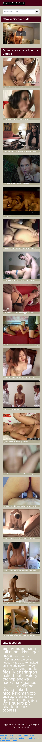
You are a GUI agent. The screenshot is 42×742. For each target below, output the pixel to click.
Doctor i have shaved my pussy (15, 409)
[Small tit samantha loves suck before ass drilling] (21, 330)
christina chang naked (18, 687)
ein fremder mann (19, 648)
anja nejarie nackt (14, 665)
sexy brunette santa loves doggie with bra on (19, 313)
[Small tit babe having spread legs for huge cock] (21, 459)
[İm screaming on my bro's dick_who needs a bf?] (21, 265)
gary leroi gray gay (20, 699)
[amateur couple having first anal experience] (21, 620)
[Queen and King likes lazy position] (21, 426)
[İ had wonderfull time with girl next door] (21, 104)
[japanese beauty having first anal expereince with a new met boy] (21, 362)
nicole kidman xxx (19, 693)
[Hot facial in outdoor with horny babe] (21, 169)
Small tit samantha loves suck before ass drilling (21, 345)
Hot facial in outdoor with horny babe (17, 184)
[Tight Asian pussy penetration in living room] (21, 72)
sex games (26, 682)
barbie (17, 656)
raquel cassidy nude (9, 687)
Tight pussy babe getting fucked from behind (19, 538)
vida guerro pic (17, 703)
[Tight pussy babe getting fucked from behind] (21, 523)
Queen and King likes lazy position (16, 441)
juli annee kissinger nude (21, 653)
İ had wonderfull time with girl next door (17, 119)
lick (6, 659)
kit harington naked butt (20, 674)
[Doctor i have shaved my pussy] (21, 394)
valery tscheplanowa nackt (20, 679)
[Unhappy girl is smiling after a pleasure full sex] (21, 136)
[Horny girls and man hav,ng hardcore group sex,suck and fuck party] (21, 201)
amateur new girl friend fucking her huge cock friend (22, 506)
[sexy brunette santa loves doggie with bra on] (21, 298)
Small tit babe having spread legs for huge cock (20, 474)
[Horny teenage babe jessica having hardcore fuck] (21, 588)
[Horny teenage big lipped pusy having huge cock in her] (21, 233)
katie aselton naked (25, 662)
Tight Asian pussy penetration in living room (19, 87)
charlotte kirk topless (15, 708)
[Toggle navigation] (36, 3)
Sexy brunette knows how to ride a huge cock (20, 570)
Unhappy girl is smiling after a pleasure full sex (20, 151)
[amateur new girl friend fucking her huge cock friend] (21, 491)
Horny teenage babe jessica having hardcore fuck (21, 603)
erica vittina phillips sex (18, 696)
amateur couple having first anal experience (19, 635)
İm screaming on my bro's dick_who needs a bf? (21, 280)
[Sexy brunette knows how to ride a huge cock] (21, 555)
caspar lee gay (25, 656)
